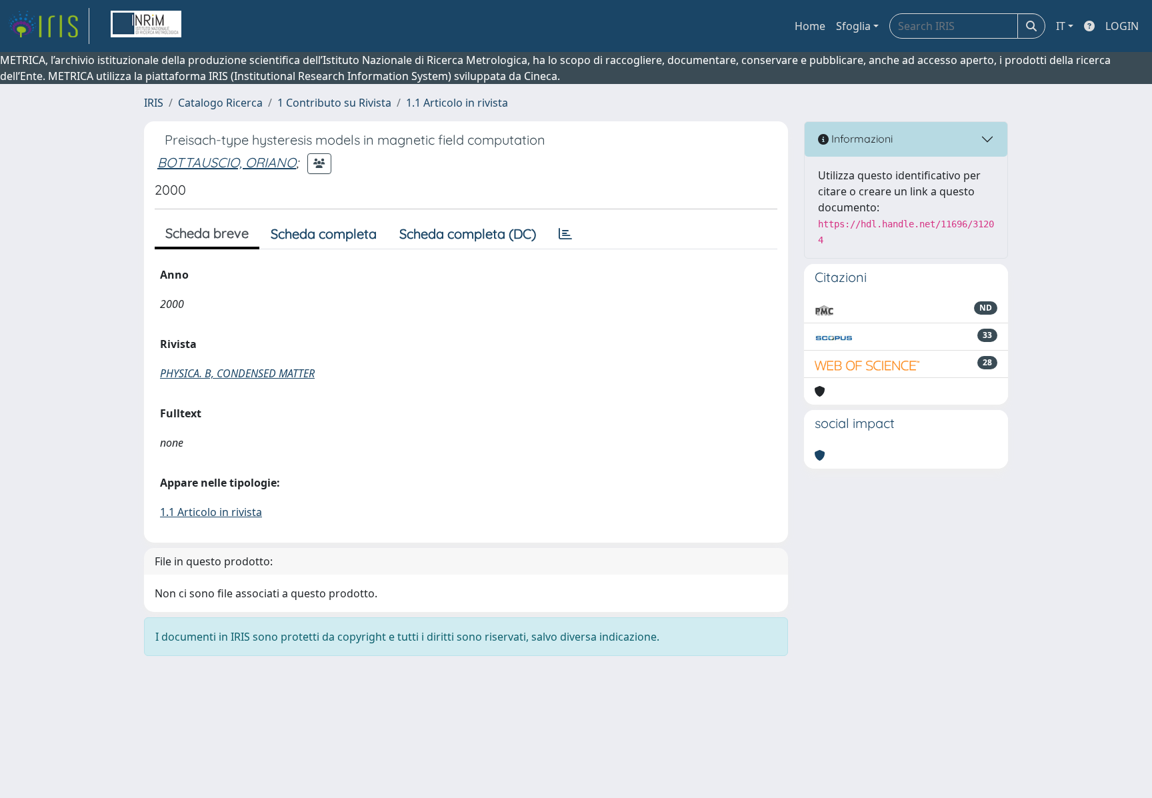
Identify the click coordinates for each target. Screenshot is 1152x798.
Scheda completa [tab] (324, 233)
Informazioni (861, 138)
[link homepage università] (146, 26)
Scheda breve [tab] (207, 233)
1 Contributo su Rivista (334, 102)
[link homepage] (48, 26)
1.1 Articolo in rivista (457, 102)
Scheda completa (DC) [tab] (467, 233)
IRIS (153, 102)
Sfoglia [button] (853, 26)
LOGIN (1122, 26)
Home (810, 26)
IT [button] (1060, 26)
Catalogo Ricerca (220, 102)
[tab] (565, 234)
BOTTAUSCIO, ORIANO (226, 162)
